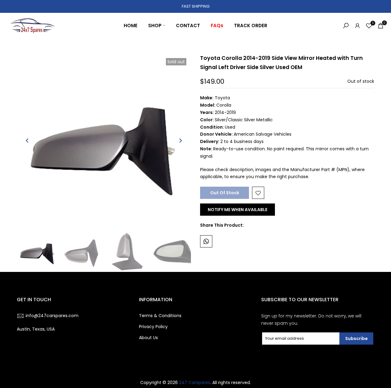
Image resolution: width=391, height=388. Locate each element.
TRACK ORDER (250, 25)
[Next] (180, 140)
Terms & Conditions (160, 316)
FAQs (217, 25)
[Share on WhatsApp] (206, 241)
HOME (130, 25)
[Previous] (27, 140)
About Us (148, 338)
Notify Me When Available (237, 210)
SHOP (155, 25)
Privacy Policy (153, 327)
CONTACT (188, 25)
